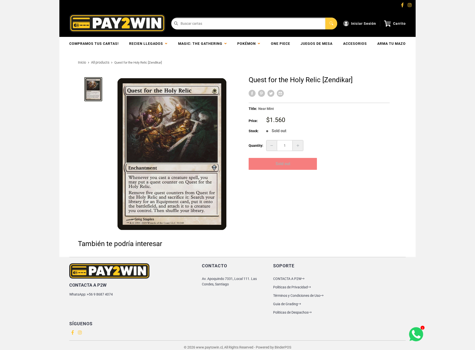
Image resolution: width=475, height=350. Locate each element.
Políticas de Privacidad (290, 287)
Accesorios (355, 44)
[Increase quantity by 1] (298, 145)
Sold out (283, 163)
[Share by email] (280, 93)
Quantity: (256, 146)
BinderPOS (283, 347)
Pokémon (247, 44)
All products (100, 62)
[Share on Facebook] (252, 93)
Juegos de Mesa (316, 44)
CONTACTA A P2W (287, 279)
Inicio (82, 62)
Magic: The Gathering (201, 44)
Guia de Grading (285, 304)
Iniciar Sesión (363, 23)
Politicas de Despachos (291, 312)
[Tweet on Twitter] (270, 93)
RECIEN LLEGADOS (147, 44)
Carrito (399, 23)
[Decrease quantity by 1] (271, 145)
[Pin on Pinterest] (261, 93)
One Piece (280, 44)
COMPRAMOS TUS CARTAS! (94, 44)
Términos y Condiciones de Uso (296, 296)
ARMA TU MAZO (391, 44)
